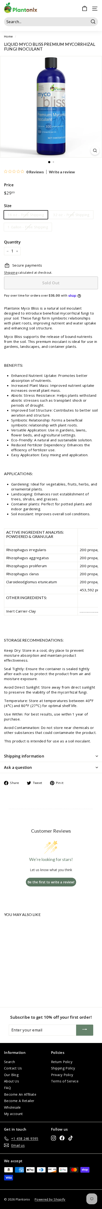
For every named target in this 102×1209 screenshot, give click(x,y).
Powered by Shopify (50, 1199)
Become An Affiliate (20, 1094)
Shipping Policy (63, 1068)
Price (9, 184)
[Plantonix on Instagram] (53, 1138)
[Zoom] (95, 150)
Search (9, 1062)
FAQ (7, 1088)
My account (13, 1113)
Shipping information (24, 756)
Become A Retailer (19, 1100)
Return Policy (61, 1062)
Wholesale (12, 1107)
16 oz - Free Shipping (26, 214)
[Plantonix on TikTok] (70, 1138)
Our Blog (11, 1075)
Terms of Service (65, 1081)
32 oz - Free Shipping (71, 214)
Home (8, 36)
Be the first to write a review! (51, 882)
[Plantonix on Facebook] (62, 1138)
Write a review (62, 172)
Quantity (12, 242)
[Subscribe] (84, 1030)
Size (8, 205)
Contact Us (13, 1068)
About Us (11, 1081)
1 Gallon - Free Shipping (28, 227)
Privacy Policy (62, 1075)
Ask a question (18, 767)
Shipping (10, 272)
